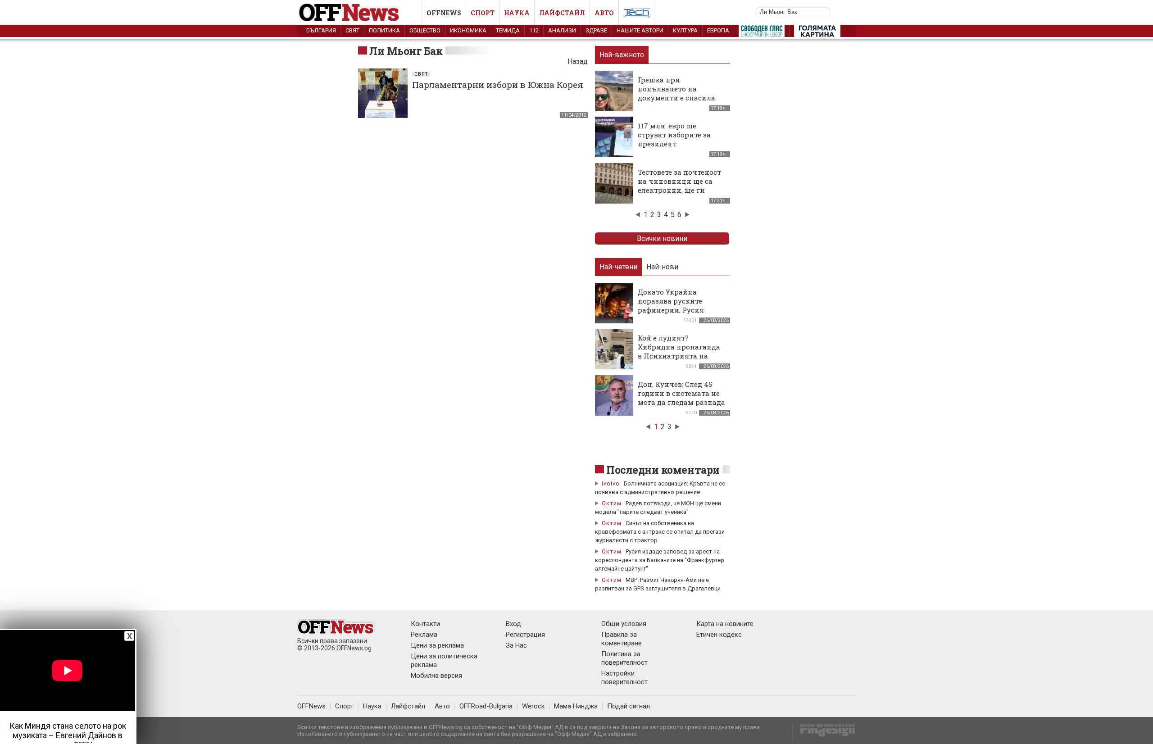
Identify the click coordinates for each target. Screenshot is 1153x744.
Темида (508, 30)
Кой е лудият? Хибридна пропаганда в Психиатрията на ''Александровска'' (679, 351)
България (321, 30)
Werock (533, 706)
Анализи (562, 30)
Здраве (596, 30)
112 (534, 30)
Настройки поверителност (624, 677)
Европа (718, 30)
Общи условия (623, 624)
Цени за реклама (437, 645)
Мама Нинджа (576, 706)
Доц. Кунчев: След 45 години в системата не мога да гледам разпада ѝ (681, 398)
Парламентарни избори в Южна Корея (497, 84)
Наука (517, 13)
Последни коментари (663, 469)
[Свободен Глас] (761, 33)
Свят (352, 30)
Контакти (425, 624)
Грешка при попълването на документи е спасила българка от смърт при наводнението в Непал (680, 97)
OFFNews (311, 706)
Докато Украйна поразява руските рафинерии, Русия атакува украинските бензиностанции (677, 309)
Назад (577, 61)
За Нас (516, 645)
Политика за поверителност (624, 658)
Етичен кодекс (719, 635)
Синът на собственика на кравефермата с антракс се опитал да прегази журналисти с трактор (660, 532)
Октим (612, 503)
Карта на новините (725, 624)
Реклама (424, 635)
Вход (513, 624)
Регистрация (525, 635)
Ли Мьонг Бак (405, 51)
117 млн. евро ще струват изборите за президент (674, 134)
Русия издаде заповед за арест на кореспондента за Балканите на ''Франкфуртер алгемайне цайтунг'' (659, 560)
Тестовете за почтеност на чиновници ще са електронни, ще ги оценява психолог (679, 186)
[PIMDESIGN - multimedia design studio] (824, 733)
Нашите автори (640, 30)
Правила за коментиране (621, 639)
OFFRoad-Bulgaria (486, 706)
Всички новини (662, 238)
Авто (604, 13)
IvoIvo (611, 483)
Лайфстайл (562, 13)
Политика (384, 30)
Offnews (444, 13)
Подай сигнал (628, 706)
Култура (685, 30)
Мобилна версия (436, 675)
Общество (424, 30)
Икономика (468, 30)
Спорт (483, 13)
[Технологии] (637, 14)
